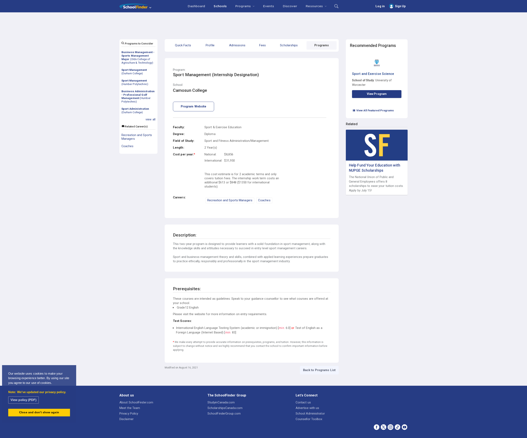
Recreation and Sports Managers (136, 136)
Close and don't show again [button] (39, 412)
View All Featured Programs (373, 110)
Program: (179, 69)
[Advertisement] (263, 23)
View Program (377, 94)
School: (178, 84)
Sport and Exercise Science (373, 74)
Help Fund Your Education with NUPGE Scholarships (374, 167)
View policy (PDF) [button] (23, 400)
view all (150, 119)
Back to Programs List (319, 370)
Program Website (193, 106)
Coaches (127, 146)
